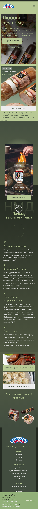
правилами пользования (11, 506)
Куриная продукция (19, 473)
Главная (19, 454)
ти (17, 504)
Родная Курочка (19, 468)
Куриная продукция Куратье (19, 470)
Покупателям (19, 492)
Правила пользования (19, 486)
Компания (19, 457)
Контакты (19, 460)
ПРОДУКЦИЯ (19, 465)
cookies (5, 502)
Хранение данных (19, 489)
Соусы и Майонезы (19, 479)
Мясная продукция (19, 476)
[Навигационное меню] (34, 6)
